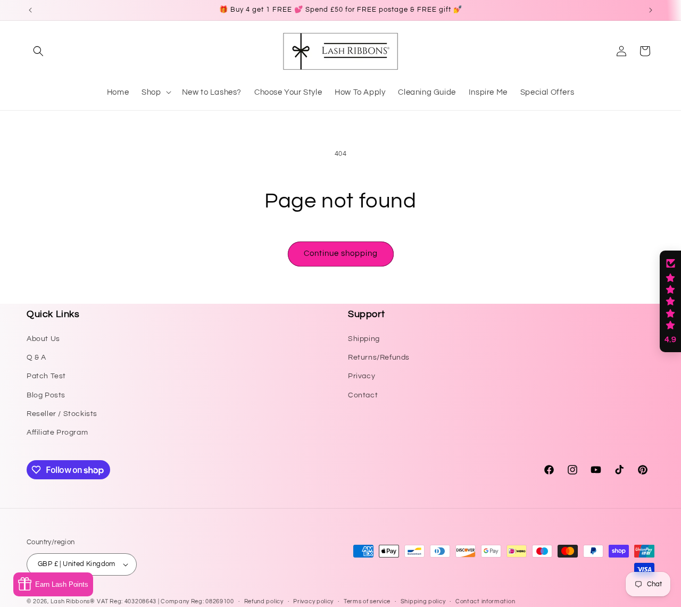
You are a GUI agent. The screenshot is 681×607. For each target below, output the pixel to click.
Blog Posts (46, 395)
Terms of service (367, 601)
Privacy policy (313, 601)
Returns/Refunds (379, 357)
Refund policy (264, 601)
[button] (38, 51)
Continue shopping (341, 253)
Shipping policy (423, 601)
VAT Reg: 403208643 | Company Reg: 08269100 (165, 601)
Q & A (36, 357)
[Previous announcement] (30, 10)
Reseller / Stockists (62, 414)
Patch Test (46, 376)
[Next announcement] (650, 10)
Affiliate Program (57, 432)
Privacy (361, 376)
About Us (43, 339)
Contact (363, 395)
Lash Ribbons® (73, 601)
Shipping (364, 339)
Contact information (485, 601)
